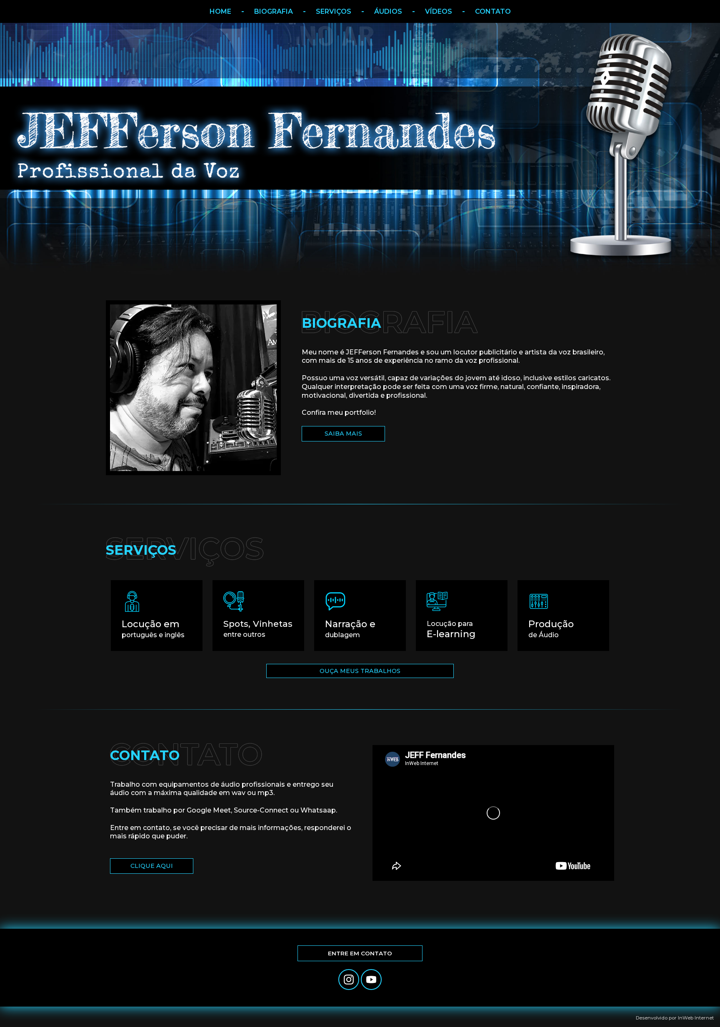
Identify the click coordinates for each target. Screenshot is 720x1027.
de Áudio (551, 628)
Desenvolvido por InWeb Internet (675, 1018)
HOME (220, 11)
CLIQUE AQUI (151, 866)
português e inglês (153, 628)
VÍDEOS (438, 11)
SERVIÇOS (333, 11)
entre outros (257, 628)
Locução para (451, 630)
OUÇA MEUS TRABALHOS (360, 671)
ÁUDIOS (388, 11)
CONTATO (493, 11)
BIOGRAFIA (273, 11)
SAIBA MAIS (343, 433)
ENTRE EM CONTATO (360, 953)
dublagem (350, 628)
